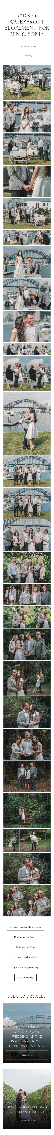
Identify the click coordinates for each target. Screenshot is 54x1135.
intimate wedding (27, 947)
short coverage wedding (27, 967)
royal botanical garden (27, 957)
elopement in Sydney (27, 937)
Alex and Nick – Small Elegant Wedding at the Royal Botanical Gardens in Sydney (27, 1036)
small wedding (26, 977)
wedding (28, 55)
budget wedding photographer (27, 927)
